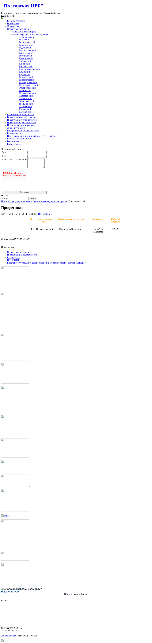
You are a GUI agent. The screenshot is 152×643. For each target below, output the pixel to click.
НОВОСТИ (13, 260)
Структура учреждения (20, 201)
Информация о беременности (22, 254)
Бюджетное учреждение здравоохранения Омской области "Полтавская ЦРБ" (46, 262)
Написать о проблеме (76, 594)
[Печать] (47, 214)
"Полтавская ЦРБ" (22, 5)
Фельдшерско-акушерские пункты (50, 201)
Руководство (13, 257)
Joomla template (8, 635)
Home (4, 201)
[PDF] (37, 214)
